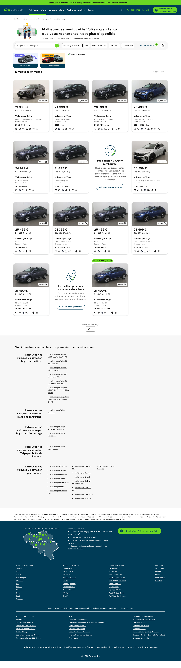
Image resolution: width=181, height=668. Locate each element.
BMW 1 (65, 596)
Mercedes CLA (69, 587)
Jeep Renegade (115, 574)
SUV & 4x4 (159, 568)
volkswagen (44, 19)
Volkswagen (21, 577)
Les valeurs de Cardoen (26, 626)
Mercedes (20, 590)
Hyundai (19, 580)
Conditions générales (77, 626)
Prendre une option (77, 629)
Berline (158, 571)
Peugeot (19, 599)
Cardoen (17, 19)
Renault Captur (69, 590)
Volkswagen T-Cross (58, 466)
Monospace (160, 577)
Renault (19, 568)
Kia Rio (65, 580)
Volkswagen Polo (57, 486)
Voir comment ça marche (110, 187)
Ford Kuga (113, 571)
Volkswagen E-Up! (82, 477)
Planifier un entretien (76, 10)
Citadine (158, 580)
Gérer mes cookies (123, 647)
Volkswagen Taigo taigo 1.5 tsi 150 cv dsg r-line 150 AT (58, 399)
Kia (17, 584)
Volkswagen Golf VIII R (84, 494)
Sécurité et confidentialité (79, 632)
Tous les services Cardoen (144, 619)
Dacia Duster (68, 571)
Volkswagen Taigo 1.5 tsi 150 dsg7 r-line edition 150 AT (58, 390)
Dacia (18, 574)
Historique (20, 619)
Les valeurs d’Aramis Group (27, 635)
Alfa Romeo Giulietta (117, 580)
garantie (89, 540)
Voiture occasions (30, 19)
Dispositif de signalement (146, 647)
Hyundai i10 (114, 587)
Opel (18, 593)
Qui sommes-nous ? (24, 622)
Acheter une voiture (37, 10)
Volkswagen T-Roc (57, 478)
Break (157, 574)
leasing (79, 3)
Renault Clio (67, 568)
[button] (80, 46)
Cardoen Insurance (141, 626)
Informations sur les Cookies (80, 635)
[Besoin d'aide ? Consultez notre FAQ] (156, 10)
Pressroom (73, 638)
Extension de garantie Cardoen (146, 632)
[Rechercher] (57, 46)
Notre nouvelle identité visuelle (28, 638)
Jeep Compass (115, 584)
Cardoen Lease (139, 629)
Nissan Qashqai (69, 584)
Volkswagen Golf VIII (58, 474)
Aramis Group (21, 632)
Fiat (17, 571)
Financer (52, 3)
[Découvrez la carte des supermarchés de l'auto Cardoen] (41, 559)
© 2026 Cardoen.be (90, 656)
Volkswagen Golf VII (117, 577)
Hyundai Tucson (69, 577)
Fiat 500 (66, 574)
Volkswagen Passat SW (59, 482)
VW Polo (66, 593)
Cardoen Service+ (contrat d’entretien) (149, 635)
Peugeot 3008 (115, 590)
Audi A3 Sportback (116, 593)
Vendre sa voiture (56, 10)
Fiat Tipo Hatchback (117, 596)
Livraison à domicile (141, 638)
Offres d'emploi (104, 647)
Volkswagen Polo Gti (83, 498)
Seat (18, 596)
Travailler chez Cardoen (25, 629)
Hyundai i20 (114, 568)
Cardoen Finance (140, 622)
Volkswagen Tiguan (58, 470)
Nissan (19, 587)
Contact (91, 10)
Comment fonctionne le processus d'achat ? (87, 622)
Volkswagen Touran (82, 473)
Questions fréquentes (78, 619)
